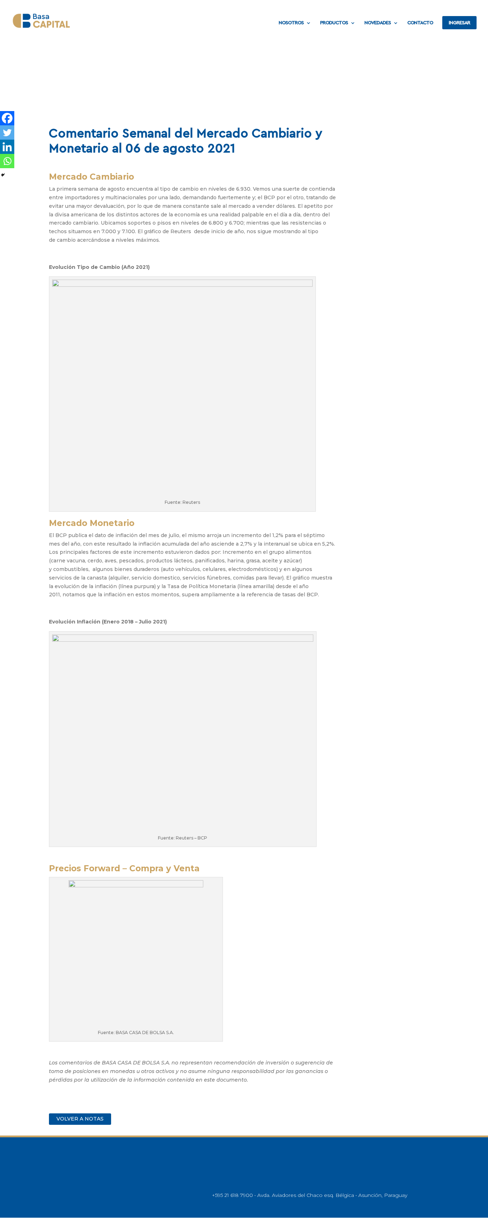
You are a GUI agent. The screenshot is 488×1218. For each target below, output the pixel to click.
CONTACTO (420, 22)
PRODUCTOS (334, 22)
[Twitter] (7, 132)
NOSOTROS (291, 22)
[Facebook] (7, 118)
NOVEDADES (377, 22)
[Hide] (3, 175)
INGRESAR (459, 22)
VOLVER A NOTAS (80, 1119)
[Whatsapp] (7, 161)
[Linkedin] (7, 147)
